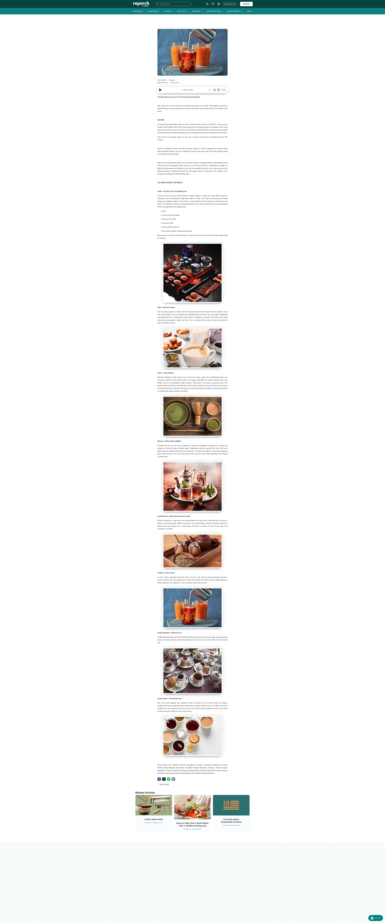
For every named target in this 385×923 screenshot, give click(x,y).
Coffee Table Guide (154, 819)
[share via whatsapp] (168, 779)
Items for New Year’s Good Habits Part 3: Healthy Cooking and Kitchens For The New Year (192, 826)
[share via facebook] (159, 779)
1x (209, 90)
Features (172, 80)
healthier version (169, 323)
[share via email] (173, 779)
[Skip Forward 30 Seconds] (219, 90)
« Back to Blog (163, 784)
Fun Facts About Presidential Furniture (231, 820)
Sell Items (246, 4)
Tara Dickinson (162, 80)
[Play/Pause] (160, 90)
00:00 (224, 90)
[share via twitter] (164, 779)
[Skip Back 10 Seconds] (215, 90)
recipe (194, 583)
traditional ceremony (172, 204)
